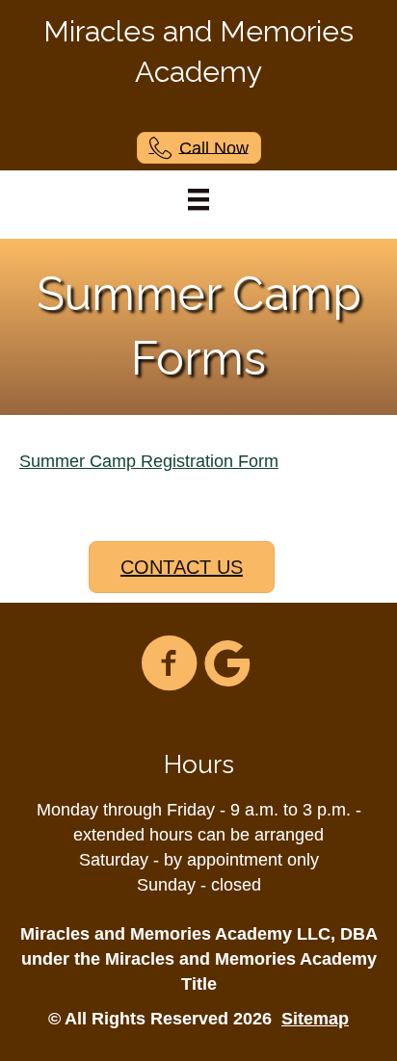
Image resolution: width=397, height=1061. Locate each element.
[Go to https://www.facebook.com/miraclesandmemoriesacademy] (169, 664)
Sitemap (315, 1018)
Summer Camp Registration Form (148, 461)
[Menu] (198, 199)
